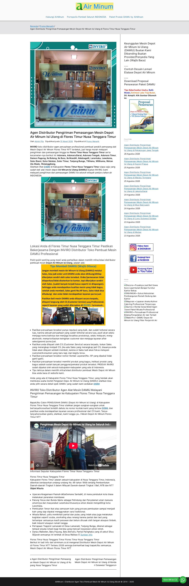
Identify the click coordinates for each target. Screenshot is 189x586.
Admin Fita (39, 141)
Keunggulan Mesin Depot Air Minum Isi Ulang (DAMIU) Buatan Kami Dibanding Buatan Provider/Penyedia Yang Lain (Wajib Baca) (139, 52)
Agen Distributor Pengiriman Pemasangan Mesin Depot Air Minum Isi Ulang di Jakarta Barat (141, 189)
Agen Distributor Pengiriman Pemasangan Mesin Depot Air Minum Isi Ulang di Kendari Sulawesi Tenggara (95, 562)
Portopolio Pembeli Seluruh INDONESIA (86, 17)
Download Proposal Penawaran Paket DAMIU (139, 82)
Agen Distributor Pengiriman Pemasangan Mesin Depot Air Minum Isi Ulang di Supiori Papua (141, 161)
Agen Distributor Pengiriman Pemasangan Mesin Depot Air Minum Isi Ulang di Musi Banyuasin (141, 202)
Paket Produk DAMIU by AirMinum (126, 17)
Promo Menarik (92, 141)
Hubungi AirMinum (55, 17)
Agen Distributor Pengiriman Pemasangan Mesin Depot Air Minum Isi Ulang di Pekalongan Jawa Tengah (141, 148)
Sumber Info (86, 534)
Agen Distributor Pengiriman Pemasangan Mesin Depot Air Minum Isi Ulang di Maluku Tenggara (141, 175)
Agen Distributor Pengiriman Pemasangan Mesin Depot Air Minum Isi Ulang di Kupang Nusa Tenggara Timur (50, 562)
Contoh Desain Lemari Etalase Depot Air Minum (139, 70)
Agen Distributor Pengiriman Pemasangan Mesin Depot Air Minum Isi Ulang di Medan (141, 229)
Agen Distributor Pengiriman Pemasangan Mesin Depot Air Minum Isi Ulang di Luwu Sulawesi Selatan (141, 216)
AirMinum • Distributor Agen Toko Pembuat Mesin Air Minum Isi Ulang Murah (87, 582)
